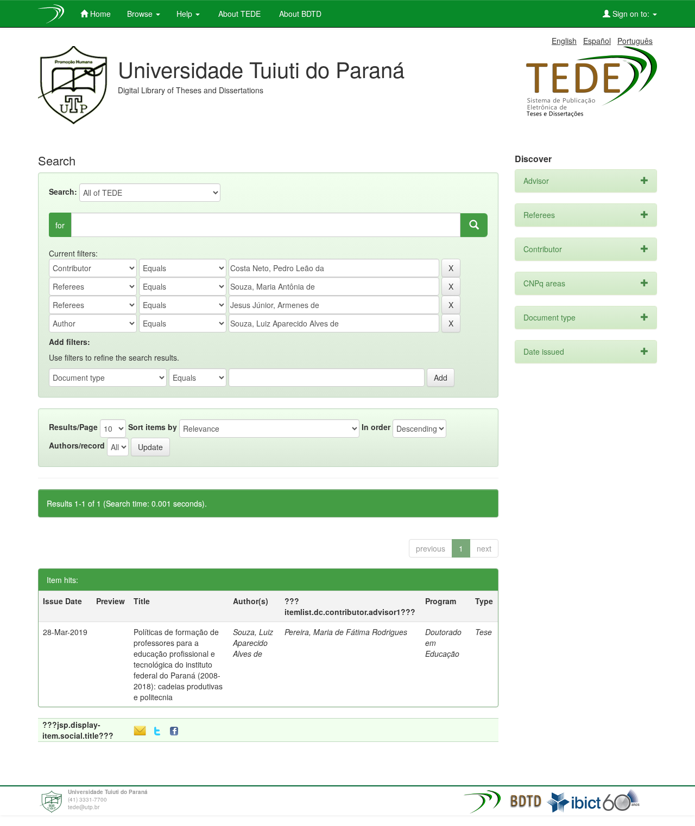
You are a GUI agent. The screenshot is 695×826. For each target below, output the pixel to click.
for (60, 225)
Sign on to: (631, 13)
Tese (483, 631)
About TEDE (238, 13)
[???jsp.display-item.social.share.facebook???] (176, 731)
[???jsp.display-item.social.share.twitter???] (157, 731)
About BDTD (299, 13)
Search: (63, 191)
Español (597, 40)
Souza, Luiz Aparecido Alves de (253, 642)
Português (635, 40)
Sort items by (152, 426)
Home (99, 13)
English (564, 40)
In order (376, 426)
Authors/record (77, 445)
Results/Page (73, 426)
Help (185, 13)
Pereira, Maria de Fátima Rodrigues (346, 631)
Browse (141, 13)
